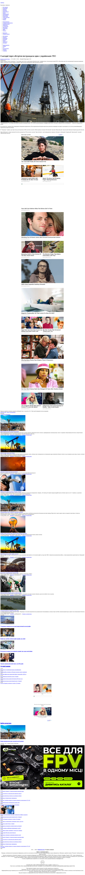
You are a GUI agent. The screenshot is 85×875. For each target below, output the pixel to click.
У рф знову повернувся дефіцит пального (14, 814)
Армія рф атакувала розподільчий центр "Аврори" (11, 681)
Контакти (5, 32)
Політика (5, 10)
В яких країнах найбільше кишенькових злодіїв (10, 828)
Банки (4, 12)
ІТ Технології (6, 48)
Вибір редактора (5, 723)
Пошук (4, 19)
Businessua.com (41, 849)
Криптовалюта (6, 21)
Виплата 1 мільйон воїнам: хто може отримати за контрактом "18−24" (15, 800)
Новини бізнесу (6, 34)
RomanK (12, 434)
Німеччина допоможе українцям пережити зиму (10, 835)
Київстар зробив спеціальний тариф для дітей (12, 638)
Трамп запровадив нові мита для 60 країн (11, 663)
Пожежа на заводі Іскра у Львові (7, 823)
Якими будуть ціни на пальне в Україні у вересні (10, 491)
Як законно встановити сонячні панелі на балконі (11, 826)
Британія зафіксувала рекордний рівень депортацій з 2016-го (13, 674)
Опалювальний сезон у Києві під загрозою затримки (11, 512)
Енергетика (5, 16)
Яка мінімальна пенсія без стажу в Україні (9, 676)
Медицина (5, 27)
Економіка (5, 8)
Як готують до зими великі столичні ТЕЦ (9, 572)
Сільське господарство (8, 22)
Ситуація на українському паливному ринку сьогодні (11, 821)
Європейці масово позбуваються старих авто (10, 802)
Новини (4, 49)
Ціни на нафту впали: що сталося (7, 453)
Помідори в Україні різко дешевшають (8, 798)
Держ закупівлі (6, 17)
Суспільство (5, 26)
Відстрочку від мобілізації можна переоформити (10, 669)
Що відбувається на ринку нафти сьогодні (9, 553)
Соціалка (5, 50)
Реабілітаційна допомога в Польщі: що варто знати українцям (13, 672)
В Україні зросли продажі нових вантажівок (9, 804)
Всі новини (5, 7)
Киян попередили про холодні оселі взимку (9, 431)
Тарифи (4, 18)
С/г (3, 47)
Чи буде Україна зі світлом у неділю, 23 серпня (10, 683)
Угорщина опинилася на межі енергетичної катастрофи (15, 626)
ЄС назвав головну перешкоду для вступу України (11, 830)
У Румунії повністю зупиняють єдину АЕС (9, 610)
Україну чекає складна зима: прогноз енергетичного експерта (13, 533)
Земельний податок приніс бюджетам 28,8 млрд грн (11, 678)
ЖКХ (4, 29)
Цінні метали (6, 11)
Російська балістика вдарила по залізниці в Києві (10, 795)
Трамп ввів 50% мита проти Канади (8, 832)
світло (8, 412)
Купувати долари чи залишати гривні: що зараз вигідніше (16, 651)
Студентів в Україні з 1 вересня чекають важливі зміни (12, 791)
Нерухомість (5, 15)
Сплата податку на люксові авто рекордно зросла (10, 793)
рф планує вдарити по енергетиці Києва (9, 471)
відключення (12, 412)
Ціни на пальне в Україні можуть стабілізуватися (10, 592)
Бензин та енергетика (5, 59)
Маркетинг (5, 25)
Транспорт (5, 28)
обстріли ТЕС (3, 412)
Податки (5, 42)
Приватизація (6, 14)
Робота (4, 46)
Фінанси (5, 9)
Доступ (4, 30)
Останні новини (5, 666)
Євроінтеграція (6, 24)
